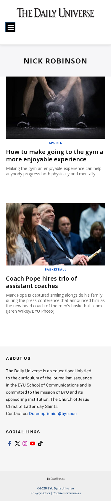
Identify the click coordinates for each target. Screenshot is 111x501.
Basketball (56, 269)
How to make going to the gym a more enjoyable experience (54, 155)
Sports (55, 142)
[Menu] (10, 27)
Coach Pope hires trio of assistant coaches (41, 282)
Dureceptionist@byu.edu (53, 413)
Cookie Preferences (67, 493)
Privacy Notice (40, 493)
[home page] (55, 15)
